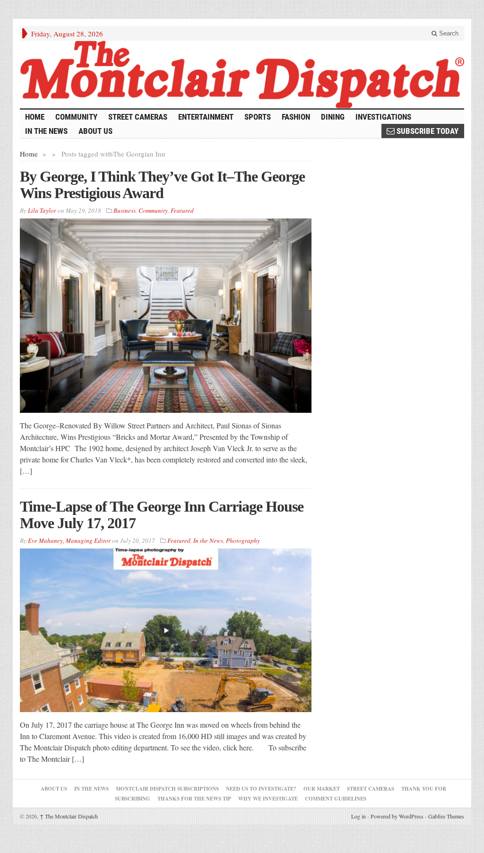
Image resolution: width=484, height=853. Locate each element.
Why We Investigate (268, 798)
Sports (257, 117)
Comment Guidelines (335, 798)
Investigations (383, 117)
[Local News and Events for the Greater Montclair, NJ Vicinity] (242, 74)
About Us (95, 131)
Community (76, 117)
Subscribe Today (426, 131)
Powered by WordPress (397, 816)
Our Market (321, 788)
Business (124, 210)
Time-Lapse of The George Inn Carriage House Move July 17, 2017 (161, 514)
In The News (91, 788)
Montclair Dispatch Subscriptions (167, 788)
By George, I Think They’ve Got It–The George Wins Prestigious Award (162, 184)
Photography (243, 540)
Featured (182, 210)
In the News (46, 131)
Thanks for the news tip (194, 798)
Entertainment (205, 117)
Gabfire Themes (446, 816)
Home (29, 153)
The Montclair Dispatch (69, 816)
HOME (34, 117)
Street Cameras (137, 117)
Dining (333, 117)
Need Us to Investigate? (261, 788)
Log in (358, 816)
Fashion (296, 117)
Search (447, 33)
